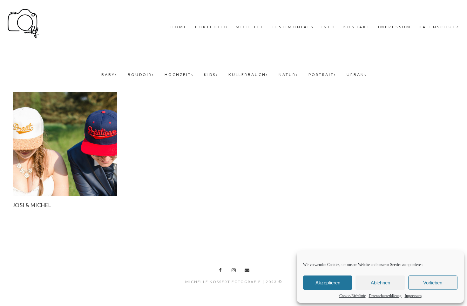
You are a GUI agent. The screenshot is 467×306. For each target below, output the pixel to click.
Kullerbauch (247, 74)
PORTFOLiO (211, 26)
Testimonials (293, 26)
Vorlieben (432, 282)
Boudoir (140, 74)
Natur (287, 74)
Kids (210, 74)
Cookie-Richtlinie (352, 296)
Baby (108, 74)
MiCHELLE (250, 26)
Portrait (321, 74)
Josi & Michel (32, 205)
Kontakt (356, 26)
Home (179, 26)
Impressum (413, 296)
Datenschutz (439, 26)
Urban (355, 74)
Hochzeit (178, 74)
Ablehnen (380, 282)
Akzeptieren (327, 282)
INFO (328, 26)
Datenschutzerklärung (385, 296)
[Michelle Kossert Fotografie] (23, 23)
